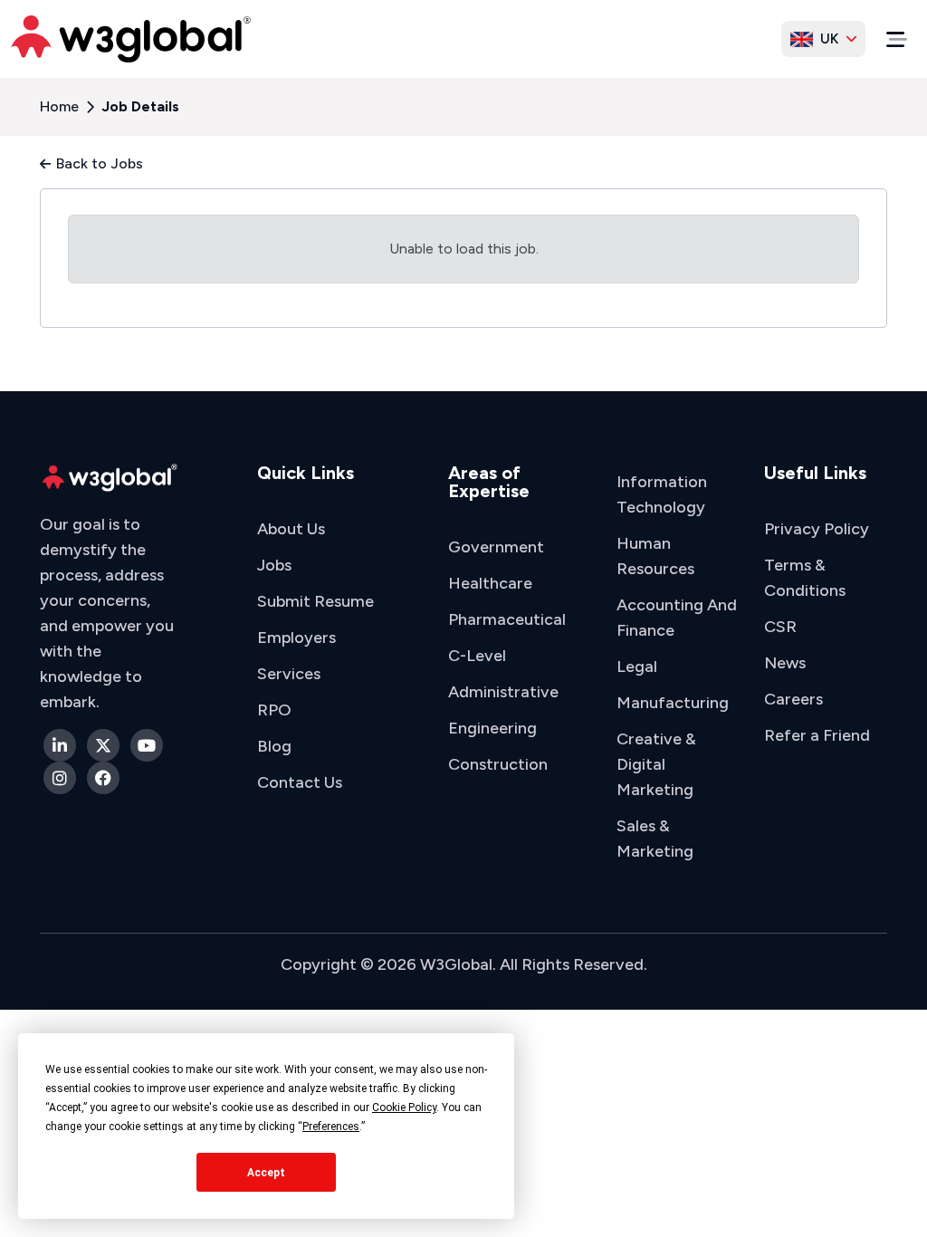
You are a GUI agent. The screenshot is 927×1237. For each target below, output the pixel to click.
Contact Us (299, 782)
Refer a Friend (817, 735)
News (785, 663)
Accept (266, 1172)
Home (59, 106)
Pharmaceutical (507, 619)
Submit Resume (315, 601)
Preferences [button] (330, 1126)
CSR (780, 627)
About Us (291, 529)
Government (496, 547)
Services (288, 674)
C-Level (477, 656)
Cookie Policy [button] (404, 1107)
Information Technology (661, 494)
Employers (296, 637)
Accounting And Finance (676, 617)
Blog (274, 746)
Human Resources (655, 556)
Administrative (503, 692)
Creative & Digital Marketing (656, 764)
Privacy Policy (816, 529)
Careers (793, 699)
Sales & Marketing (654, 838)
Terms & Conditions (805, 577)
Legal (636, 666)
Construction (498, 764)
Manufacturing (672, 703)
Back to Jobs (99, 163)
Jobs (274, 565)
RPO (274, 710)
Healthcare (490, 583)
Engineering (492, 728)
